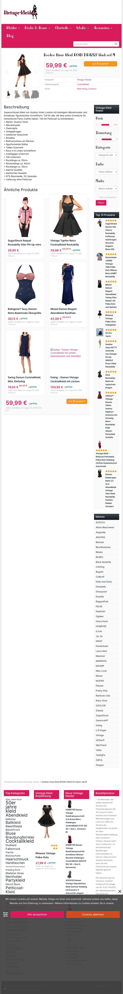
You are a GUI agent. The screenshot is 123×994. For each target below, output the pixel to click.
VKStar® (100, 740)
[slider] (100, 124)
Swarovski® (102, 720)
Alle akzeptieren (37, 914)
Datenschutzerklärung (61, 907)
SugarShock (102, 715)
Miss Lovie (101, 670)
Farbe (100, 164)
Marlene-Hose (15, 873)
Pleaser (99, 685)
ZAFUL (99, 760)
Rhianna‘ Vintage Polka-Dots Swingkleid (45, 855)
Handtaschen (15, 863)
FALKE (99, 606)
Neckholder (14, 876)
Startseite (8, 782)
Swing (99, 725)
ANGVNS (100, 537)
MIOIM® (100, 665)
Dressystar (101, 591)
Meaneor (100, 656)
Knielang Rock (13, 870)
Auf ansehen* (100, 63)
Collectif (100, 576)
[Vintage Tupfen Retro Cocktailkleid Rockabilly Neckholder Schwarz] (67, 216)
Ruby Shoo (101, 700)
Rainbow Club (103, 695)
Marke (100, 181)
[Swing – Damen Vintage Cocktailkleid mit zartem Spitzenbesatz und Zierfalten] (67, 353)
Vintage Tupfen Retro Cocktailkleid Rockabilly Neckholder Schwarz (64, 243)
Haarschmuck (17, 859)
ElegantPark (102, 601)
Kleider (12, 28)
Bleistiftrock (13, 829)
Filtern (101, 202)
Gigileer (100, 616)
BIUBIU (99, 557)
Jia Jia (99, 636)
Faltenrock (13, 848)
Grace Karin (102, 621)
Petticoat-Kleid (15, 889)
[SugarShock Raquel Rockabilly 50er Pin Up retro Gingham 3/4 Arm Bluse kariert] (25, 216)
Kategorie (103, 147)
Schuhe (81, 28)
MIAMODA (101, 661)
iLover (99, 631)
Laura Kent (101, 651)
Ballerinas (11, 819)
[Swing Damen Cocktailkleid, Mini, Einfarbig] (25, 353)
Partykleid (15, 880)
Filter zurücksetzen (107, 197)
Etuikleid (11, 845)
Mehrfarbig (82, 89)
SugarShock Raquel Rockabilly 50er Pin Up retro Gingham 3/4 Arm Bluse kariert (24, 243)
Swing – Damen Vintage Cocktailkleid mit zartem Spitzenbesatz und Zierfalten (67, 379)
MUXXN (100, 680)
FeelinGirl (100, 611)
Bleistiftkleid (14, 826)
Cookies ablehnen (93, 914)
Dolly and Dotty (104, 581)
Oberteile (62, 28)
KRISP (99, 641)
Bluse (11, 833)
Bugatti (99, 571)
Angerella (101, 532)
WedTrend (101, 745)
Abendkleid (17, 815)
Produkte (19, 782)
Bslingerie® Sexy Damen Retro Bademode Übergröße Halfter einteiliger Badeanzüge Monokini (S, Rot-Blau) (24, 311)
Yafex (99, 750)
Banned (100, 542)
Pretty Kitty (102, 690)
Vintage (100, 735)
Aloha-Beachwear (105, 527)
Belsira (99, 552)
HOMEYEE (101, 626)
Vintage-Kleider (84, 79)
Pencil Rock (13, 884)
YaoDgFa (100, 755)
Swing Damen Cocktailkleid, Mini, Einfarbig (24, 379)
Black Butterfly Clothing (103, 564)
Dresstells (101, 586)
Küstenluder (102, 646)
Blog (10, 36)
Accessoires (102, 28)
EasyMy (100, 596)
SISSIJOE (101, 705)
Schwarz (92, 89)
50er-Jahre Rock (14, 799)
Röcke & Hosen (36, 28)
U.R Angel (101, 730)
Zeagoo (100, 765)
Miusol (99, 675)
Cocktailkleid (83, 84)
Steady (99, 710)
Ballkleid (13, 822)
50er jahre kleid (11, 807)
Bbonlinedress (103, 547)
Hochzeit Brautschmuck (15, 867)
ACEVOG (100, 522)
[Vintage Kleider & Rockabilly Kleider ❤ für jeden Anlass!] (21, 12)
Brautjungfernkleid (21, 837)
